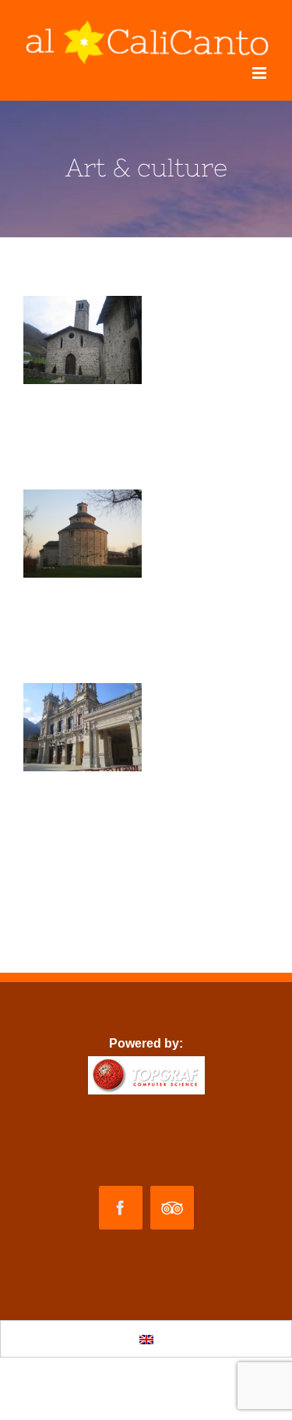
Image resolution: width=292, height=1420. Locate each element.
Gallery (82, 340)
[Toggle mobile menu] (260, 73)
